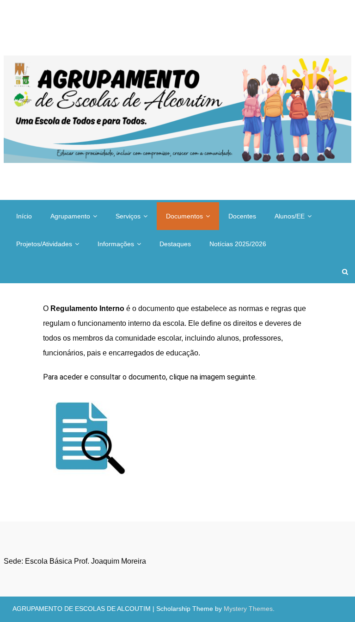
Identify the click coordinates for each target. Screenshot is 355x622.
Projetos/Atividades (44, 244)
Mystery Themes (248, 608)
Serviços (128, 216)
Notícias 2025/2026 (237, 244)
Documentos (184, 216)
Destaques (175, 244)
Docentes (242, 216)
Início (24, 216)
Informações (116, 244)
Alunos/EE (290, 216)
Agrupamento (70, 216)
